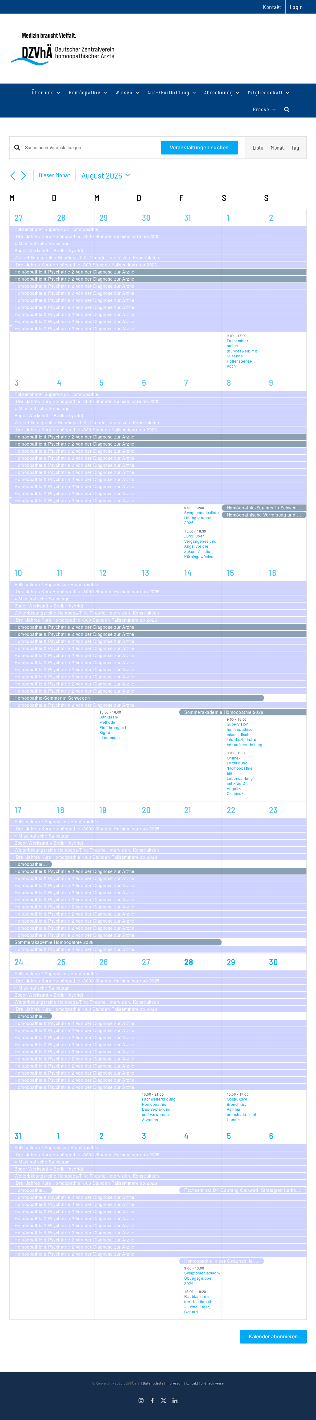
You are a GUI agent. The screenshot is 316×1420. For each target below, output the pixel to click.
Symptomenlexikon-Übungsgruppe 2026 (202, 517)
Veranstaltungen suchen (199, 147)
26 (103, 962)
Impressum (175, 1383)
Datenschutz (153, 1383)
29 (103, 217)
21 (187, 810)
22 (231, 810)
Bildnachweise (212, 1383)
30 (146, 217)
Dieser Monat (54, 175)
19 (103, 810)
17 (18, 810)
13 (145, 572)
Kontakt (192, 1383)
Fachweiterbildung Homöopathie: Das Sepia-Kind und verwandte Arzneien (159, 1109)
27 (19, 217)
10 (18, 572)
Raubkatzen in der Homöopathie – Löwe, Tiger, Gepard (200, 1304)
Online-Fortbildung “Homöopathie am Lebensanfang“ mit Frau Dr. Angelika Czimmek (241, 775)
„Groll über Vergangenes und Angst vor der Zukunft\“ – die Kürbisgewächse (200, 546)
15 (230, 572)
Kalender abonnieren (273, 1337)
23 (273, 810)
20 (146, 810)
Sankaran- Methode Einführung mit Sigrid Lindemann (112, 727)
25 (61, 962)
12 (103, 572)
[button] (287, 109)
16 (272, 572)
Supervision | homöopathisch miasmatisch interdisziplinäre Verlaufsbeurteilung (245, 734)
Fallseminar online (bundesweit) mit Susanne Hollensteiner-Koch (242, 353)
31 (187, 217)
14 (188, 572)
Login (296, 6)
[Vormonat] (13, 176)
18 (60, 810)
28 (61, 217)
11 (60, 572)
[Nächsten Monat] (23, 176)
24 (19, 962)
